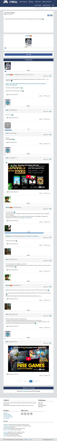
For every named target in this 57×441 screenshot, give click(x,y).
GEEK (7, 110)
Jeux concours (6, 418)
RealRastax (8, 236)
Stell (7, 133)
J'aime (42, 95)
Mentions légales (6, 414)
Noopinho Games (7, 428)
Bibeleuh (8, 207)
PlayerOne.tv (5, 424)
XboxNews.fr (6, 427)
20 (25, 381)
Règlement (5, 413)
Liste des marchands (7, 415)
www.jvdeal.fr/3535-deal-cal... (25, 217)
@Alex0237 (22, 83)
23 (33, 381)
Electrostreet (6, 433)
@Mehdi (18, 83)
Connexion (38, 5)
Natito (7, 259)
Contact (26, 439)
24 (36, 381)
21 (28, 381)
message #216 (29, 236)
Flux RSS (30, 439)
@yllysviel (15, 85)
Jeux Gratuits (47, 1)
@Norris (44, 83)
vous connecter (25, 391)
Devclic (52, 439)
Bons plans (24, 1)
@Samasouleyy (9, 85)
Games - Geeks (6, 429)
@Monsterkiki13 (9, 83)
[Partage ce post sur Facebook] (48, 15)
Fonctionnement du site (8, 416)
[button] (53, 5)
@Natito (7, 290)
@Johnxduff (28, 83)
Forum (39, 1)
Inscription (47, 5)
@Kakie (32, 83)
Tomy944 (27, 35)
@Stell (14, 83)
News (31, 1)
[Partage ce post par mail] (51, 15)
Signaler (28, 54)
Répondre (48, 95)
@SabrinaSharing (38, 83)
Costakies (5, 432)
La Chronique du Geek (7, 425)
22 (30, 381)
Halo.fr (4, 435)
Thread (4, 434)
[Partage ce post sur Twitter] (50, 15)
